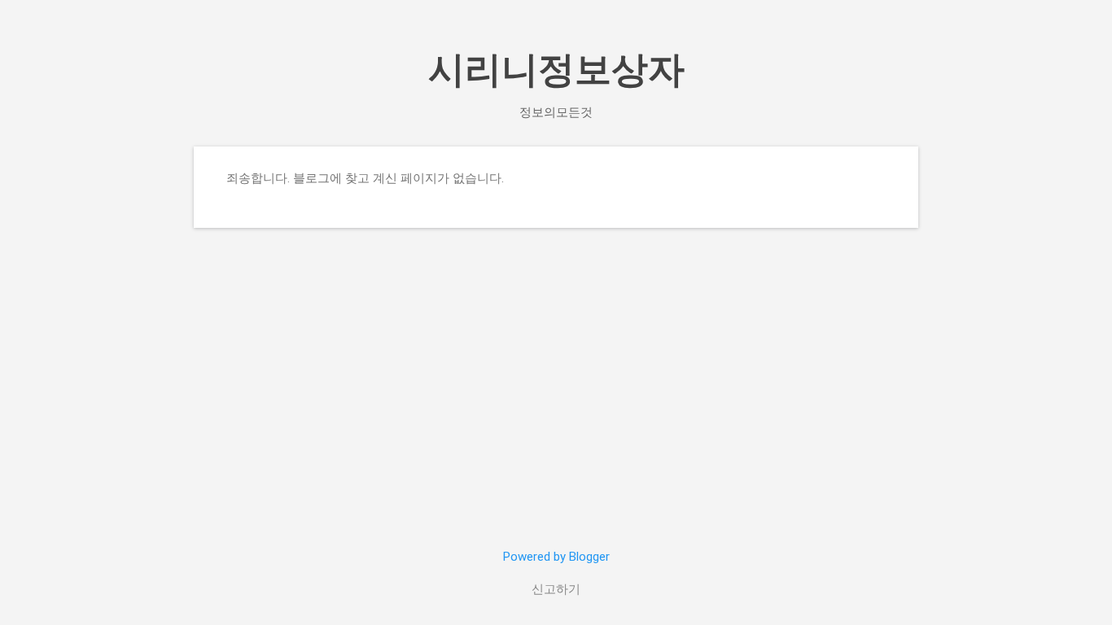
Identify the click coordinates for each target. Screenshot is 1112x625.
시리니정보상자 (556, 69)
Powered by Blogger (556, 556)
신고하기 (556, 589)
